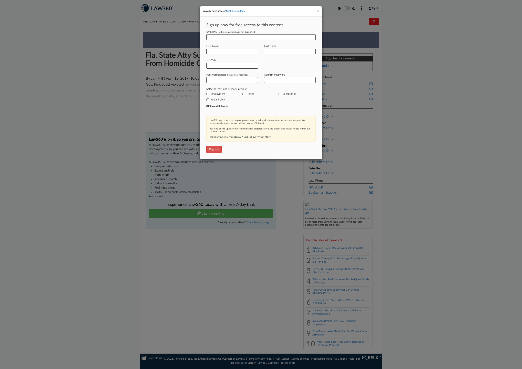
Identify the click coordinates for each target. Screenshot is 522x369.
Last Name (270, 46)
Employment (217, 94)
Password (227, 75)
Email (230, 32)
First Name (212, 46)
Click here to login (236, 11)
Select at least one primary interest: (226, 89)
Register (214, 149)
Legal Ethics (289, 94)
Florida (250, 94)
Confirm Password (274, 75)
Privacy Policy (264, 137)
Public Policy (217, 99)
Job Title (211, 60)
